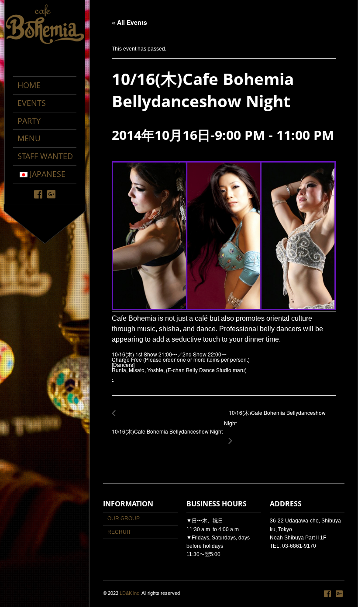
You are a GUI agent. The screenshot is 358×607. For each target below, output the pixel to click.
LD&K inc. (130, 593)
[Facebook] (38, 193)
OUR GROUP (123, 518)
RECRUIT (119, 532)
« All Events (129, 22)
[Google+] (51, 193)
